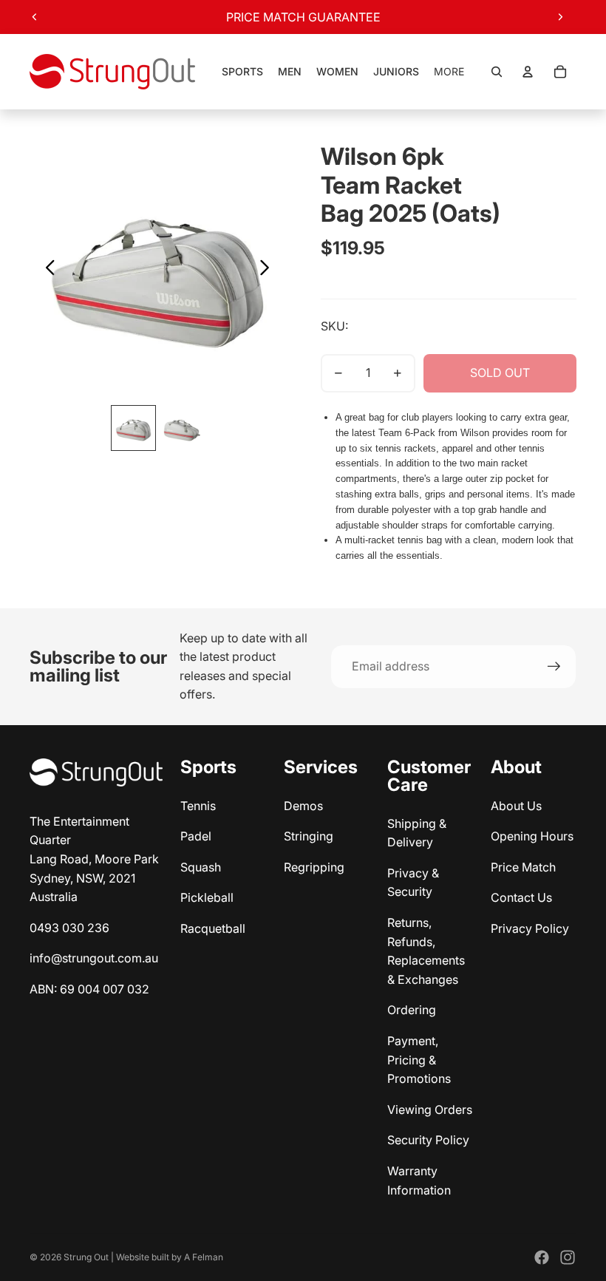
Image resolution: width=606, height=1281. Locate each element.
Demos (303, 805)
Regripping (314, 867)
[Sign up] (554, 666)
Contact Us (521, 897)
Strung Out (86, 1257)
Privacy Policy (530, 928)
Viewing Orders (429, 1109)
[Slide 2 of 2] (181, 428)
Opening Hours (532, 836)
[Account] (527, 71)
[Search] (496, 71)
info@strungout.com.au (94, 958)
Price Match (523, 867)
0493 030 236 (69, 927)
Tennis (198, 805)
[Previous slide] (34, 17)
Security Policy (428, 1139)
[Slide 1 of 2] (133, 428)
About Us (516, 805)
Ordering (411, 1009)
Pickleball (207, 897)
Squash (200, 867)
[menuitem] (448, 72)
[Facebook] (542, 1257)
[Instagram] (567, 1257)
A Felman (203, 1257)
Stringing (308, 836)
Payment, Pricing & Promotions (419, 1059)
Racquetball (212, 928)
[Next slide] (560, 17)
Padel (195, 836)
